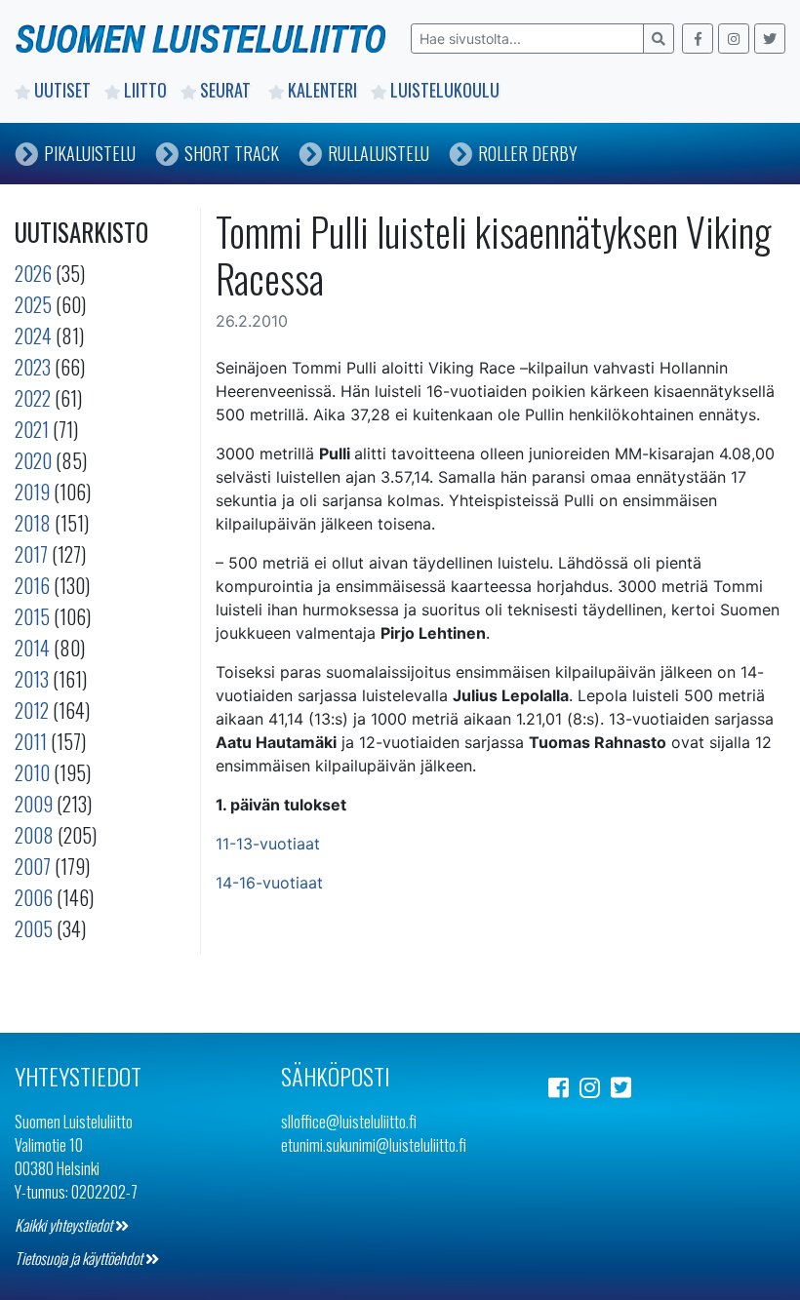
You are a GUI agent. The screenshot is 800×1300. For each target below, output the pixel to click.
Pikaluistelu (90, 153)
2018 (33, 522)
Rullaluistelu (378, 153)
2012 (32, 710)
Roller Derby (528, 153)
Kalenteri (322, 89)
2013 (32, 678)
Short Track (231, 153)
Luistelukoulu (445, 89)
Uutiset (62, 89)
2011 (31, 741)
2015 (32, 616)
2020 (33, 460)
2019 (32, 491)
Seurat (227, 89)
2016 (32, 585)
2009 (34, 803)
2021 (32, 429)
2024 (33, 335)
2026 (33, 273)
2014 (32, 647)
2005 (34, 928)
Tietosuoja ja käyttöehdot (80, 1258)
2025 (33, 304)
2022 (33, 398)
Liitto (145, 89)
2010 (32, 772)
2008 (34, 834)
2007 (33, 866)
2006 (34, 897)
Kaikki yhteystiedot (65, 1225)
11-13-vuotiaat (268, 843)
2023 (33, 366)
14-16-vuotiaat (269, 882)
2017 (31, 554)
